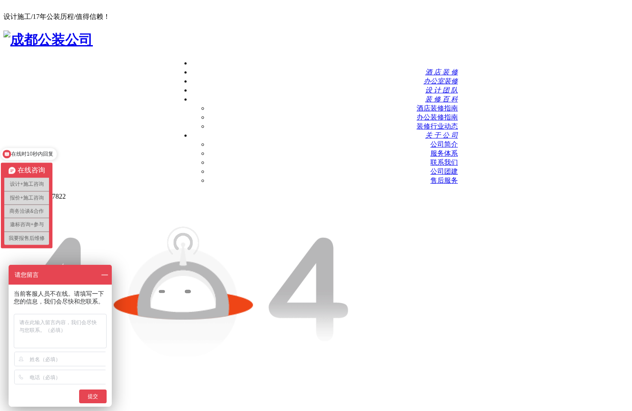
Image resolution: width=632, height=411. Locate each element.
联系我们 (444, 162)
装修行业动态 (437, 126)
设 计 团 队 (441, 90)
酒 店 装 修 (441, 72)
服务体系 (444, 153)
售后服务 (444, 180)
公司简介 (444, 144)
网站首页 (444, 63)
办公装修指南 (437, 117)
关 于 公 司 (441, 135)
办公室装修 (440, 81)
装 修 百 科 (441, 99)
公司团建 (444, 171)
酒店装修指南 (437, 108)
